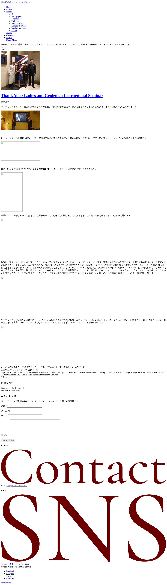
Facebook (25, 564)
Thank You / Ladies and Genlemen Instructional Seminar (52, 95)
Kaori (35, 370)
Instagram (5, 564)
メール (5, 411)
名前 (4, 406)
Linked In (16, 564)
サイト (4, 416)
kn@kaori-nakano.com (17, 485)
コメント (5, 435)
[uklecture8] (20, 89)
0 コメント (20, 370)
